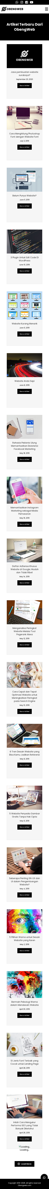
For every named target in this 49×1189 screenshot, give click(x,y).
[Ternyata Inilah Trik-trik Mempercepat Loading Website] (24, 112)
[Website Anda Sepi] (24, 364)
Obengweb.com (24, 1170)
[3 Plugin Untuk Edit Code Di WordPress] (24, 241)
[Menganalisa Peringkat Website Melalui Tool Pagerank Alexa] (24, 612)
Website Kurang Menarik (24, 323)
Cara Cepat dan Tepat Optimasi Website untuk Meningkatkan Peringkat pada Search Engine (24, 696)
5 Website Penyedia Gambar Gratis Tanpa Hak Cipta (24, 815)
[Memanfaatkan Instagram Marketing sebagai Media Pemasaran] (24, 490)
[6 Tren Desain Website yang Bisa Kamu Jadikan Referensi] (24, 735)
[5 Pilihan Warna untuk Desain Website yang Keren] (24, 920)
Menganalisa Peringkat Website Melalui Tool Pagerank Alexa (24, 631)
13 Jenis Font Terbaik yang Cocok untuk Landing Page (24, 1062)
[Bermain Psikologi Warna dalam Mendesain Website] (24, 984)
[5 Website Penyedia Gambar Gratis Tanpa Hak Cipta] (24, 797)
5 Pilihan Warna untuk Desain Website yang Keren (24, 939)
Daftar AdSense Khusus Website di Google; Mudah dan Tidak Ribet (25, 569)
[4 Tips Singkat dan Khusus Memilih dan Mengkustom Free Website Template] (24, 168)
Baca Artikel (26, 85)
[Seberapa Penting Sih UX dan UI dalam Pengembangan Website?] (24, 860)
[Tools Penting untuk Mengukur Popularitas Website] (24, 56)
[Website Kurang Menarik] (24, 305)
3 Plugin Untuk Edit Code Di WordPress (25, 259)
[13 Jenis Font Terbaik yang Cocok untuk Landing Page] (24, 1044)
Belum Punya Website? (24, 195)
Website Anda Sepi (24, 380)
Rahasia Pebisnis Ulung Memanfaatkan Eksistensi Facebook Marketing (24, 445)
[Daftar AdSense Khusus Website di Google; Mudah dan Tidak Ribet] (24, 550)
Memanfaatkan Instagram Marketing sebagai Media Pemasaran (25, 510)
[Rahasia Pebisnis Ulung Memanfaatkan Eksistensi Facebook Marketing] (24, 426)
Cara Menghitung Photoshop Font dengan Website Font (24, 135)
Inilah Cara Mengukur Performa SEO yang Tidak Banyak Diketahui (24, 1125)
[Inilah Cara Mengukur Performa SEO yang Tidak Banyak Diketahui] (24, 1106)
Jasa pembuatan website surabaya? (24, 74)
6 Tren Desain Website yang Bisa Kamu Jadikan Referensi (24, 753)
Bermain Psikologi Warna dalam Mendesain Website (24, 1003)
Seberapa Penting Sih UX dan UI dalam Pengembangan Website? (24, 881)
